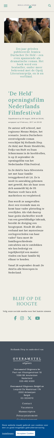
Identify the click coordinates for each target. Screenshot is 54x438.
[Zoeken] (49, 6)
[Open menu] (5, 5)
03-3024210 (27, 398)
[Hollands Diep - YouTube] (37, 318)
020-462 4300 (27, 381)
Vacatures (27, 407)
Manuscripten (27, 411)
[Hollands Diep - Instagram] (22, 318)
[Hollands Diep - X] (29, 318)
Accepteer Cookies (25, 433)
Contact (27, 403)
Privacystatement (27, 415)
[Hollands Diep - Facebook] (15, 318)
